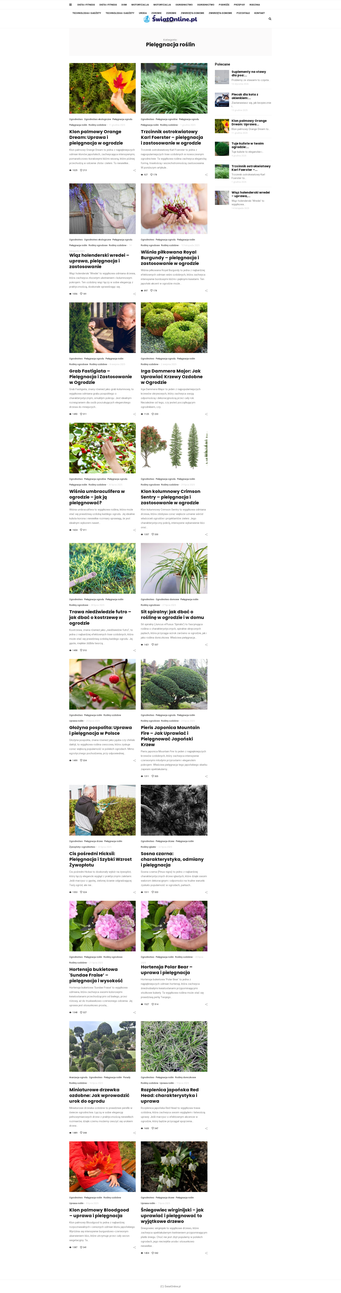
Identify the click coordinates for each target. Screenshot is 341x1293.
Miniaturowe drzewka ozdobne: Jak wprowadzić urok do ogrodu (99, 1095)
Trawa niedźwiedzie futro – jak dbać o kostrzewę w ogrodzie (100, 617)
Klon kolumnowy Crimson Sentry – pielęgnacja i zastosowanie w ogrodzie (170, 497)
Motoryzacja (140, 4)
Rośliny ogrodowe (98, 245)
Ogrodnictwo (184, 4)
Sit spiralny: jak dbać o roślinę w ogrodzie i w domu (172, 615)
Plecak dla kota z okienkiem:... (245, 96)
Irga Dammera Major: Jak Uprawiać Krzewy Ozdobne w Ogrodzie (172, 376)
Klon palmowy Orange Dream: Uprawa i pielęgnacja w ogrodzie (96, 137)
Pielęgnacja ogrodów (167, 119)
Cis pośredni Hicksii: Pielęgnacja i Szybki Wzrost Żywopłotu (100, 859)
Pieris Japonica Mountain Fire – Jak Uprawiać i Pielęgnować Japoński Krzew (170, 736)
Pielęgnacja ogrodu (122, 119)
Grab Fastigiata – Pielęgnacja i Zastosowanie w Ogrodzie (100, 376)
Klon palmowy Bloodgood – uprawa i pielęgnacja (99, 1213)
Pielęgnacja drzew (93, 841)
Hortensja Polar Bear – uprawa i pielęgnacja (167, 970)
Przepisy (239, 4)
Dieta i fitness (86, 4)
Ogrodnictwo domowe (167, 599)
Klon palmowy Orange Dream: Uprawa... (249, 122)
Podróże (224, 4)
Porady (126, 1077)
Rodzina (255, 4)
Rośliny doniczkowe (185, 1077)
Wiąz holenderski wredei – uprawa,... (251, 194)
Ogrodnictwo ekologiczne (97, 119)
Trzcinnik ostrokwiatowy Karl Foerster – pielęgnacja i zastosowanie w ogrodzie (172, 137)
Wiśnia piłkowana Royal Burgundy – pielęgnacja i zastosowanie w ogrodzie (170, 258)
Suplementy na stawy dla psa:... (249, 73)
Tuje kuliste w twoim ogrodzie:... (248, 145)
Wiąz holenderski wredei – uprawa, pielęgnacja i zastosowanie (99, 261)
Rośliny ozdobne (97, 125)
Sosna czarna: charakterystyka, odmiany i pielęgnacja (172, 859)
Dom (124, 4)
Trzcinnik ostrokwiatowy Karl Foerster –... (251, 168)
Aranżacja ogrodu (78, 1077)
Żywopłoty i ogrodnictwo (82, 847)
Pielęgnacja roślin (78, 125)
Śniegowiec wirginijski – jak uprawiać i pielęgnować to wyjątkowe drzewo (172, 1215)
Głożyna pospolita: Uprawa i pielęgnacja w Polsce (100, 730)
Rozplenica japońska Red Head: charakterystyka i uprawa (170, 1095)
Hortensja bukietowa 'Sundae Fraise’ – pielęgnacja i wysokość (96, 975)
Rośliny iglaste (148, 847)
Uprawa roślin (76, 720)
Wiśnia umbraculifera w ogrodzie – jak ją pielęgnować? (97, 497)
